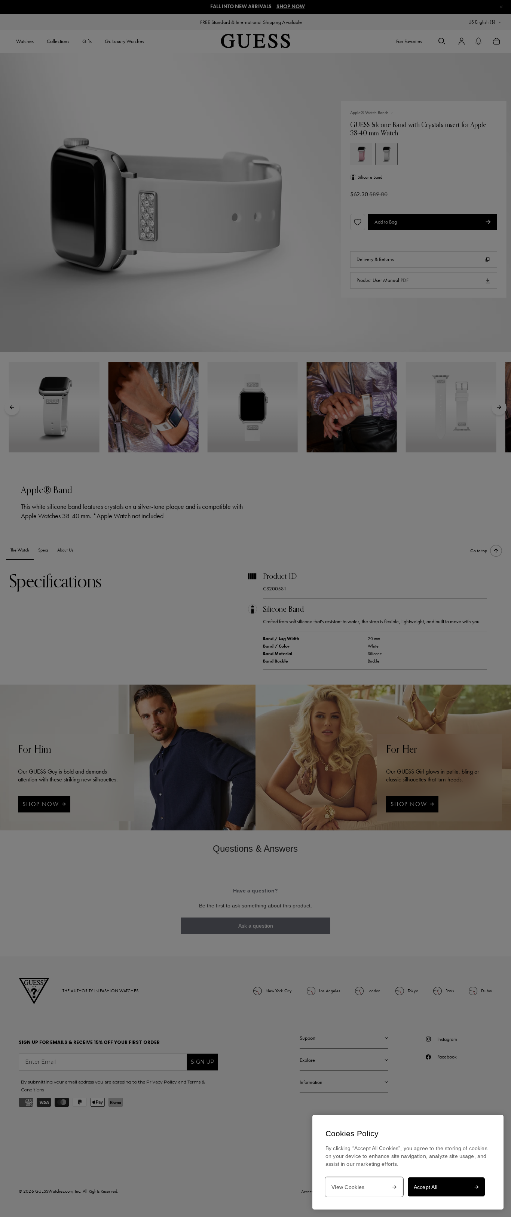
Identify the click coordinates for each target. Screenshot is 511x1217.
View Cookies (347, 1187)
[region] (408, 1162)
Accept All (426, 1187)
